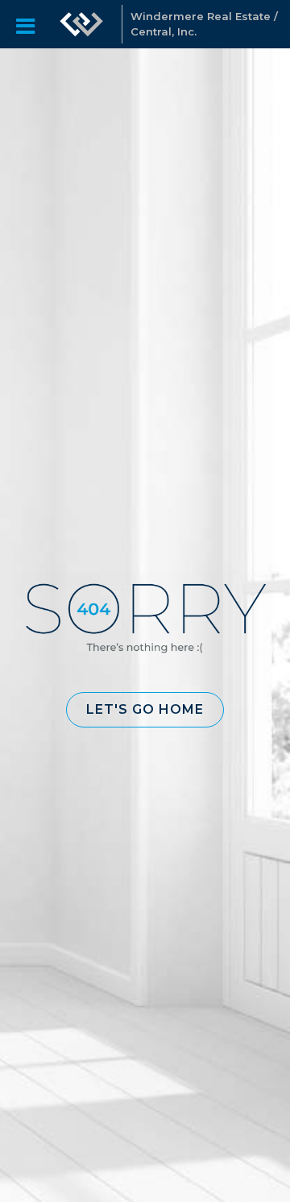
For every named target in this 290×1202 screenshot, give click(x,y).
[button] (145, 709)
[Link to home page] (81, 24)
